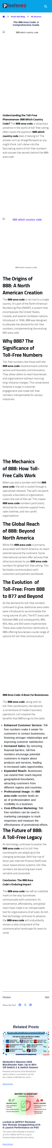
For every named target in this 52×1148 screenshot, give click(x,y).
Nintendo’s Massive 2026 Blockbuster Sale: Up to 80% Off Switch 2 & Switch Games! (20, 1065)
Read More (8, 1084)
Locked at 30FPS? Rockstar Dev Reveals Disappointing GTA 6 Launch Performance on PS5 (21, 1125)
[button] (19, 1004)
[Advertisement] (26, 87)
